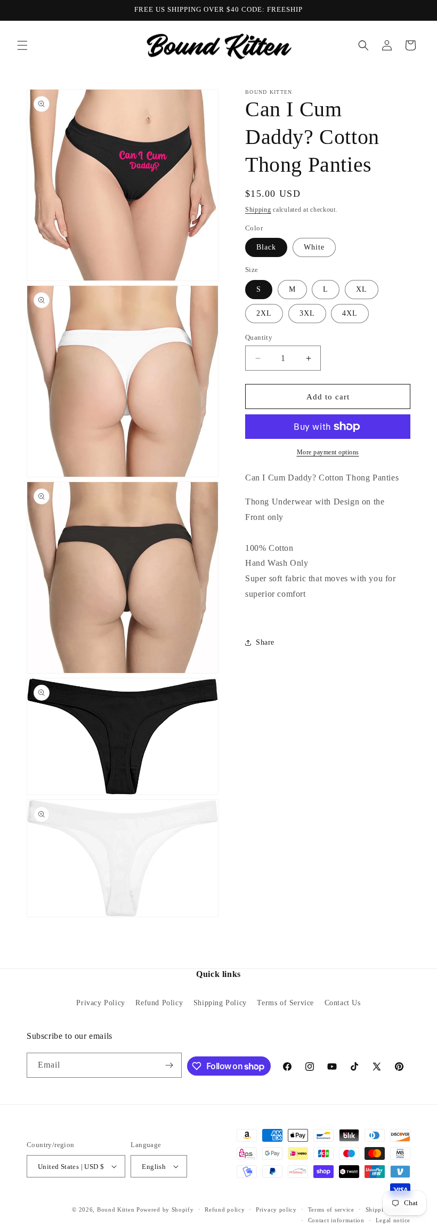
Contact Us (343, 1003)
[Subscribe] (169, 1065)
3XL (307, 313)
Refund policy (225, 1209)
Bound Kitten (116, 1209)
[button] (22, 45)
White (314, 247)
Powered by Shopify (165, 1209)
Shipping (258, 209)
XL (361, 289)
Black (266, 247)
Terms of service (331, 1209)
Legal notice (393, 1220)
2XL (264, 313)
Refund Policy (159, 1003)
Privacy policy (276, 1209)
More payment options (328, 452)
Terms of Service (285, 1003)
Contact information (336, 1220)
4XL (350, 313)
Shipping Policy (220, 1003)
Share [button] (265, 642)
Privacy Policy (100, 1003)
